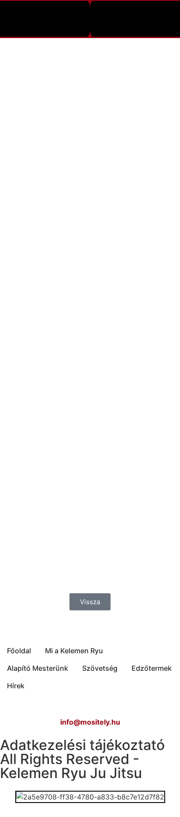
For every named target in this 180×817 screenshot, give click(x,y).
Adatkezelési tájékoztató (82, 745)
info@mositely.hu (90, 722)
